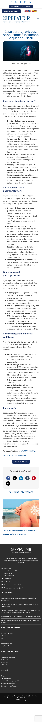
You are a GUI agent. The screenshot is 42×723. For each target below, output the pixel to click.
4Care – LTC (4, 660)
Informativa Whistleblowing (25, 699)
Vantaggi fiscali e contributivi (10, 681)
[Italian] (25, 11)
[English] (27, 11)
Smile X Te (4, 665)
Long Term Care (6, 646)
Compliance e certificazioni (9, 686)
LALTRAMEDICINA (28, 451)
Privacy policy (11, 698)
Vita (2, 641)
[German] (35, 11)
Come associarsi (6, 678)
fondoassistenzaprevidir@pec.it (13, 588)
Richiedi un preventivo (8, 683)
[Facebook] (8, 478)
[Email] (8, 483)
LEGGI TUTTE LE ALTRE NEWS (14, 455)
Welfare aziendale (6, 643)
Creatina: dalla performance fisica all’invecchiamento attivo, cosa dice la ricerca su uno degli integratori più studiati (20, 611)
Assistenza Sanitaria (7, 633)
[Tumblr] (27, 478)
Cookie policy (33, 696)
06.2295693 (7, 578)
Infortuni (3, 636)
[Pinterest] (33, 478)
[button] (3, 517)
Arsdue (8, 696)
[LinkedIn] (21, 478)
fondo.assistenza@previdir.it (12, 585)
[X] (14, 478)
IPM (2, 638)
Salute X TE (4, 662)
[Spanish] (33, 11)
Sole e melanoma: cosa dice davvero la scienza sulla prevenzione (20, 616)
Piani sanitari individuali (8, 657)
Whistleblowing (21, 698)
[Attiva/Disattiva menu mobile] (38, 19)
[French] (30, 11)
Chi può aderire (5, 676)
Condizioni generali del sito (19, 696)
